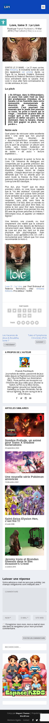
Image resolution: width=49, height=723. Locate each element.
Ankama (14, 69)
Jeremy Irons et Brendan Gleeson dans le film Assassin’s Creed (22, 561)
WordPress (24, 716)
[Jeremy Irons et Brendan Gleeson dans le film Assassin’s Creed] (24, 541)
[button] (3, 22)
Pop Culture (20, 30)
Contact (26, 720)
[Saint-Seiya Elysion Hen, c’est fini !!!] (24, 500)
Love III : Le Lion (13, 286)
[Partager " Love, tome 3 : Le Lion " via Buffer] (39, 310)
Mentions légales (14, 720)
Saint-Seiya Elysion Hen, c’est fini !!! (21, 520)
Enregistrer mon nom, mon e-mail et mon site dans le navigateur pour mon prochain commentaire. (24, 626)
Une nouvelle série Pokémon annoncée (24, 478)
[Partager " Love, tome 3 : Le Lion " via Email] (24, 315)
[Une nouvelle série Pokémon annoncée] (24, 462)
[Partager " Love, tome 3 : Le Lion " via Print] (29, 315)
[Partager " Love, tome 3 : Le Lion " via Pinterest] (29, 310)
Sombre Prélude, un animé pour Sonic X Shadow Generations (23, 442)
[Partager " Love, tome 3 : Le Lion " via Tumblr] (24, 310)
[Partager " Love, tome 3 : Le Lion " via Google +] (19, 310)
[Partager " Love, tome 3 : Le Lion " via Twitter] (14, 310)
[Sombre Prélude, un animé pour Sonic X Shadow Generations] (24, 425)
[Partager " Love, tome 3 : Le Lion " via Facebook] (9, 310)
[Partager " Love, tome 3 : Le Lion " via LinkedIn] (34, 310)
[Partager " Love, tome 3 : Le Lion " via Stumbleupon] (19, 315)
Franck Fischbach (25, 28)
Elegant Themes (23, 713)
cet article (27, 72)
